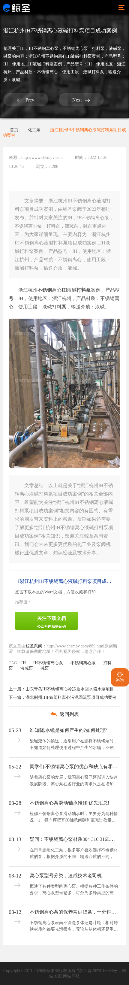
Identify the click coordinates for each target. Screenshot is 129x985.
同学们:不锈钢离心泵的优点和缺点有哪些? (74, 766)
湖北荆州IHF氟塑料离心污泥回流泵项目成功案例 (71, 697)
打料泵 (98, 48)
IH (22, 48)
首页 (14, 130)
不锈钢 (45, 289)
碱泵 (7, 56)
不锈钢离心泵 (75, 48)
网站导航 (71, 976)
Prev (25, 100)
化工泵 (34, 130)
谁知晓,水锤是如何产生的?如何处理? (68, 730)
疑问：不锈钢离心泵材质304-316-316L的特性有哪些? (74, 839)
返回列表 (64, 714)
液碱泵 (115, 48)
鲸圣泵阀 (34, 646)
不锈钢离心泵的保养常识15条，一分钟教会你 (74, 911)
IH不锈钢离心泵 (43, 48)
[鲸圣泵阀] (16, 7)
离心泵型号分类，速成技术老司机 (66, 875)
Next (81, 100)
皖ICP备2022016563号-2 (99, 970)
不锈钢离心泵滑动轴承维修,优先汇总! (69, 802)
